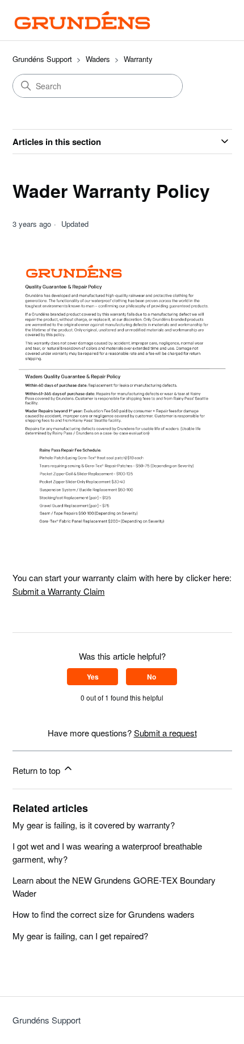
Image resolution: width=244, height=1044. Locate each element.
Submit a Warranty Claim (58, 591)
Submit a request (165, 733)
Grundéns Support (42, 58)
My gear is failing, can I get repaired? (80, 936)
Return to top (37, 770)
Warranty (138, 58)
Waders (98, 58)
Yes (93, 677)
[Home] (82, 20)
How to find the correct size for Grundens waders (103, 914)
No (151, 677)
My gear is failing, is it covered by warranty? (93, 825)
